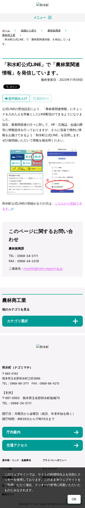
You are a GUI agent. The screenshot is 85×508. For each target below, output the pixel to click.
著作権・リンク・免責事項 (16, 460)
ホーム (6, 30)
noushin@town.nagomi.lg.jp (43, 268)
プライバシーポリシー (54, 460)
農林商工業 (8, 35)
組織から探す (29, 30)
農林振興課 (54, 30)
